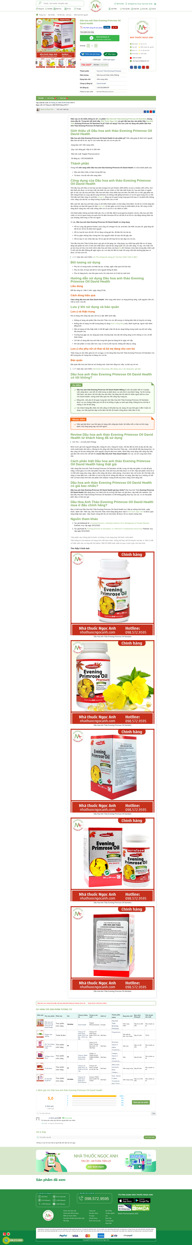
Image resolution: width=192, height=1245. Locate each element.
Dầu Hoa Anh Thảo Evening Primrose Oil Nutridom (126, 119)
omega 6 (101, 197)
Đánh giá (63, 98)
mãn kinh (101, 206)
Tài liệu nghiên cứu (110, 1214)
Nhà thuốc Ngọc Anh (102, 1240)
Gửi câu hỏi (149, 1137)
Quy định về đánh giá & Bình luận (73, 1218)
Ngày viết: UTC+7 (52, 105)
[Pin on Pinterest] (151, 111)
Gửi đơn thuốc (93, 1213)
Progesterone (116, 1032)
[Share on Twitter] (148, 111)
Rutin (113, 1076)
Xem (107, 27)
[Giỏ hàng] (154, 4)
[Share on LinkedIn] (153, 111)
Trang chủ (41, 9)
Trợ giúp (78, 9)
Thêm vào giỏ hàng (92, 54)
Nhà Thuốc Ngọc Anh (109, 121)
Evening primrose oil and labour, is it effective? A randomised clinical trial (114, 529)
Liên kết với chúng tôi (45, 1193)
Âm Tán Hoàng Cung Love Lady (49, 1046)
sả (99, 119)
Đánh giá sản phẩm (141, 1102)
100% (122, 1096)
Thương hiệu (109, 1221)
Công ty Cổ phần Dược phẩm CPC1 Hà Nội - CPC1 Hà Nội (83, 1035)
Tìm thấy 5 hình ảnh (80, 548)
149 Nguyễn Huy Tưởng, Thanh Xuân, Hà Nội (139, 4)
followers (46, 1200)
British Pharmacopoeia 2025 (128, 1213)
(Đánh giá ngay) (109, 59)
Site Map (66, 1221)
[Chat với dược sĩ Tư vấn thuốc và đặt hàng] (91, 40)
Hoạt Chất (136, 9)
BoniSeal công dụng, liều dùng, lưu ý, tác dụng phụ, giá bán (117, 369)
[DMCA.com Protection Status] (141, 1208)
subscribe (61, 1196)
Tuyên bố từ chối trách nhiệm (97, 1003)
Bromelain (115, 1042)
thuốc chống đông (117, 324)
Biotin (113, 1069)
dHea (120, 248)
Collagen (114, 1053)
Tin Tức (69, 9)
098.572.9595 (120, 4)
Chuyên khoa (93, 1218)
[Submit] (40, 3)
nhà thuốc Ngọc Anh (135, 512)
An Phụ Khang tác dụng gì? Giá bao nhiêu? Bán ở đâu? (115, 257)
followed (60, 1200)
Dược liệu (145, 9)
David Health (101, 83)
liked (44, 1196)
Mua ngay (112, 54)
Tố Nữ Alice (48, 1068)
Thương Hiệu (126, 9)
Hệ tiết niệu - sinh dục (64, 15)
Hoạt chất (108, 1223)
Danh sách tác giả (94, 1221)
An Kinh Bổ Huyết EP (48, 1079)
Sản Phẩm (114, 9)
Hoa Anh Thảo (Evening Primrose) (109, 71)
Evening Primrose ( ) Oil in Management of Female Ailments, (120, 523)
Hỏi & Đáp (51, 98)
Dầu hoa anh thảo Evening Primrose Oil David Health (49, 1024)
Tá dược (153, 9)
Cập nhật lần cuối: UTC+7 (55, 102)
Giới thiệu (49, 9)
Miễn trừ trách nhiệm (69, 1216)
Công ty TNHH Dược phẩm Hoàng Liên (82, 1057)
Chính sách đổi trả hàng (70, 1213)
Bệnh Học (58, 9)
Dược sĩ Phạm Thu (47, 109)
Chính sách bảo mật (69, 1211)
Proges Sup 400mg (48, 1035)
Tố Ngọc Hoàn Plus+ (49, 1057)
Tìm (153, 1113)
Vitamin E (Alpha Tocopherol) (115, 1047)
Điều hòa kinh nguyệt (81, 15)
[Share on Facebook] (145, 111)
